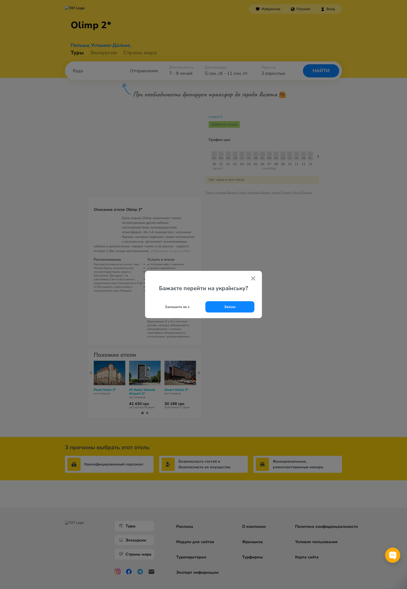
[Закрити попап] (253, 279)
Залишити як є (177, 307)
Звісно (230, 307)
